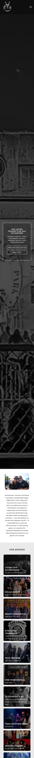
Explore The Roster (17, 248)
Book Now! (17, 252)
